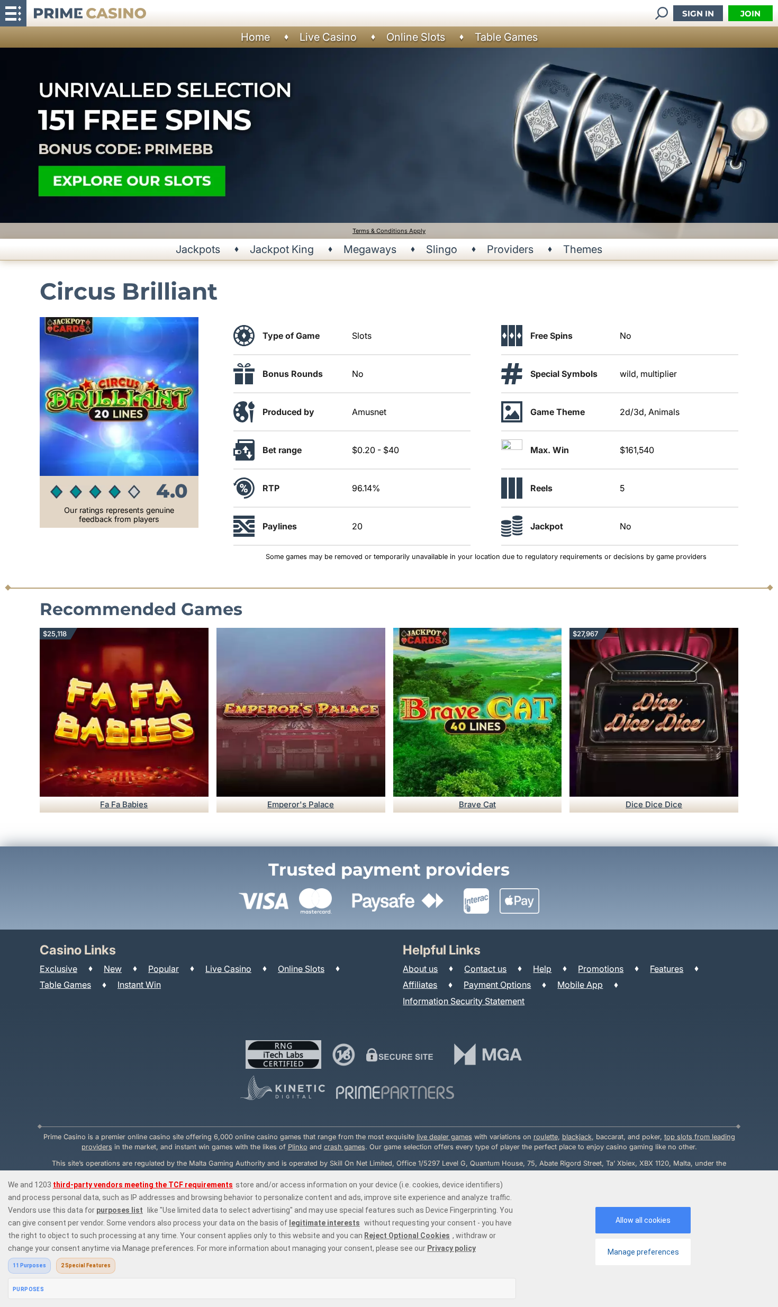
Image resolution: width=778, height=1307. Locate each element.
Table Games (506, 37)
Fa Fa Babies (124, 804)
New (113, 968)
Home (255, 37)
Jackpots (198, 249)
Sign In (698, 13)
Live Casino (328, 37)
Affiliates (420, 984)
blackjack (577, 1137)
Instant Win (139, 984)
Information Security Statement (463, 1001)
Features (666, 968)
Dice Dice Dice (654, 804)
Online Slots (415, 37)
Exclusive (58, 968)
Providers (510, 249)
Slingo (441, 249)
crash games (344, 1147)
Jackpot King (282, 249)
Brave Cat (477, 804)
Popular (163, 968)
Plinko (297, 1147)
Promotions (600, 968)
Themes (582, 249)
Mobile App (580, 984)
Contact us (485, 968)
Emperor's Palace (300, 804)
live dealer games (444, 1137)
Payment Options (497, 984)
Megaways (369, 249)
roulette (545, 1137)
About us (420, 968)
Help (542, 968)
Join (750, 13)
